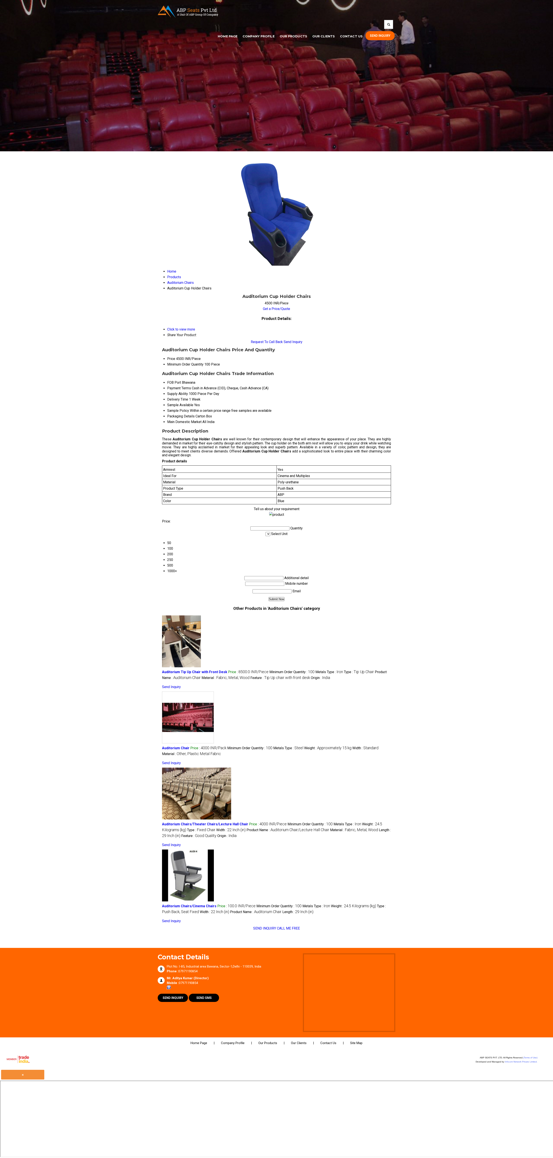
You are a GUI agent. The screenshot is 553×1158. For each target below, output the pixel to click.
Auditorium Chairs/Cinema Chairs (189, 906)
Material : (225, 678)
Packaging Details (181, 416)
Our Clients (323, 36)
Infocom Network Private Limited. (521, 1062)
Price (171, 359)
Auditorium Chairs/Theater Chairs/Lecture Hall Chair (205, 824)
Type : (359, 672)
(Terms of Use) (530, 1057)
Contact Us (351, 36)
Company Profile (259, 36)
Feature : (280, 678)
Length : (297, 912)
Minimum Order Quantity (185, 364)
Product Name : (287, 830)
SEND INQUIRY (264, 928)
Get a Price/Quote (276, 309)
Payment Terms (179, 388)
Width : (365, 748)
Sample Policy (178, 411)
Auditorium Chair (175, 748)
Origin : (320, 678)
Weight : (327, 748)
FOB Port (174, 382)
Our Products (293, 36)
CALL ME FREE (288, 928)
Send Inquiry (293, 342)
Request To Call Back (267, 342)
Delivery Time (177, 399)
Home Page (227, 36)
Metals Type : (329, 672)
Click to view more (181, 329)
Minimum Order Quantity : (292, 672)
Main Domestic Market (184, 422)
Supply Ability (177, 394)
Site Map (356, 1043)
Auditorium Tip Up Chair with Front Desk (194, 672)
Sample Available (180, 405)
